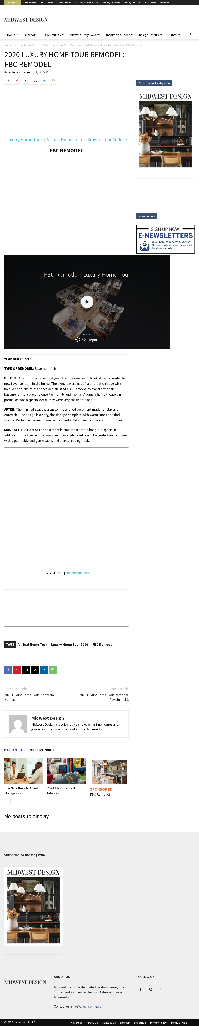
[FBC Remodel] (109, 772)
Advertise (164, 2)
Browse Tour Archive (107, 139)
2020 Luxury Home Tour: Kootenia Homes (29, 697)
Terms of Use (179, 1022)
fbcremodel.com (77, 573)
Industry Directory (111, 2)
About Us (92, 1022)
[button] (190, 34)
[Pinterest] (17, 81)
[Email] (26, 81)
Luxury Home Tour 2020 (69, 644)
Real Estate (150, 2)
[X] (35, 81)
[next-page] (12, 801)
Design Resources (150, 35)
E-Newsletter (29, 2)
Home (11, 35)
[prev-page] (6, 801)
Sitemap (125, 1022)
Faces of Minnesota (67, 2)
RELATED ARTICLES (14, 750)
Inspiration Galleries (120, 35)
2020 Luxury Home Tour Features (61, 45)
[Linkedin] (44, 81)
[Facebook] (8, 81)
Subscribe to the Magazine (154, 83)
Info (174, 35)
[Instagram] (151, 989)
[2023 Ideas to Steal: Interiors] (66, 771)
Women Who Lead (89, 2)
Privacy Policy (158, 1022)
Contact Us (109, 1022)
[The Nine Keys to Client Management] (23, 771)
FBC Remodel (103, 644)
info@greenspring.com (87, 1006)
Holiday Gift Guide (132, 2)
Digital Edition (47, 2)
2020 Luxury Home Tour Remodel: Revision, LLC (104, 697)
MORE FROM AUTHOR (42, 750)
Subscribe (13, 2)
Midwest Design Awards (85, 35)
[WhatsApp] (53, 81)
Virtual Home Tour (64, 139)
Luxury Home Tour (26, 45)
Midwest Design (19, 72)
